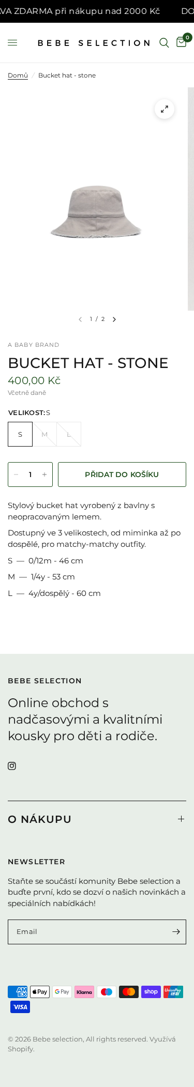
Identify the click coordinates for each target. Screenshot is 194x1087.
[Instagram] (19, 766)
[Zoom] (164, 109)
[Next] (114, 319)
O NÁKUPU (40, 819)
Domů (18, 75)
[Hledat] (164, 43)
